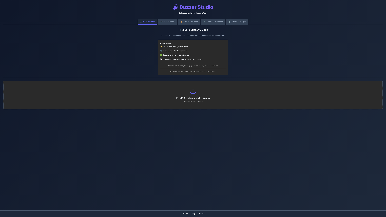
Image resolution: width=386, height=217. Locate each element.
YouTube (185, 214)
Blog (193, 214)
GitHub (201, 214)
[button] (193, 95)
